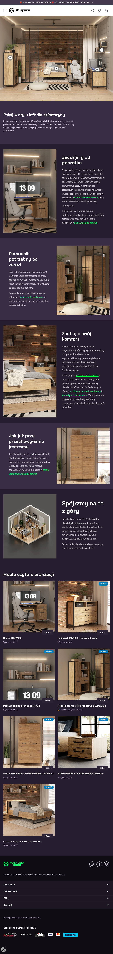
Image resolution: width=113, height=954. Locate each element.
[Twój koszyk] (106, 11)
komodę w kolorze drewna (74, 395)
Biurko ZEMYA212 (12, 638)
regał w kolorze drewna (31, 297)
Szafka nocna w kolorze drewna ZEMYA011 (81, 773)
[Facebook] (99, 864)
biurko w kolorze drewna (86, 197)
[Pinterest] (106, 864)
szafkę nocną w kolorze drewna (85, 391)
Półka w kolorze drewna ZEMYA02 (21, 705)
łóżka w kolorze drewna (87, 375)
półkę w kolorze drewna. (86, 223)
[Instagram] (92, 864)
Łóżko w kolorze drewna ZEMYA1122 (22, 841)
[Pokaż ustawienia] (3, 950)
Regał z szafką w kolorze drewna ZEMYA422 (82, 705)
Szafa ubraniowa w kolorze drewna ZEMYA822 (28, 773)
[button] (56, 2)
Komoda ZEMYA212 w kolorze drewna (78, 638)
